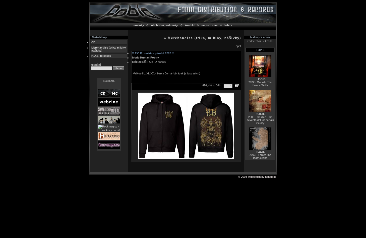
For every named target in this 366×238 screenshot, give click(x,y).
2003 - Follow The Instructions (260, 154)
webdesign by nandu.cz (262, 176)
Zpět (238, 46)
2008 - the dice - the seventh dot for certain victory (260, 118)
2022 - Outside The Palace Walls (260, 82)
